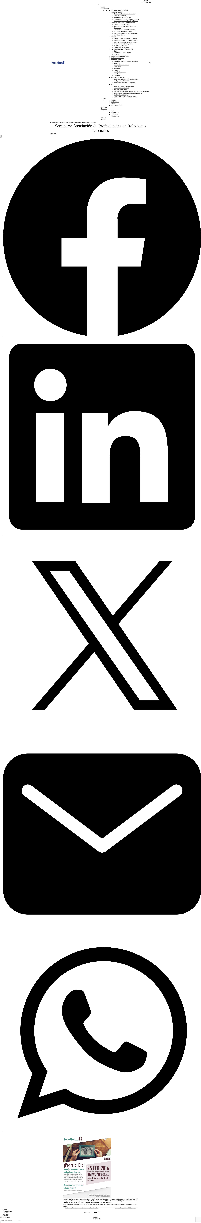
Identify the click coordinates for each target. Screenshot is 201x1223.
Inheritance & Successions (121, 88)
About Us (113, 100)
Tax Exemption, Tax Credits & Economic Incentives (128, 93)
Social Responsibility (116, 105)
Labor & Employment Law (118, 77)
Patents (116, 70)
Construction (117, 28)
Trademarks (117, 75)
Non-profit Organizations (120, 89)
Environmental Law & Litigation (122, 52)
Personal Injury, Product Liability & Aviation (126, 21)
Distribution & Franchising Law (122, 17)
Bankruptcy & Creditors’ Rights (119, 10)
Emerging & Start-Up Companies (123, 44)
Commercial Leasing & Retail (122, 24)
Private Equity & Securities (121, 47)
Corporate (113, 36)
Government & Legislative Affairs (120, 56)
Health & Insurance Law (117, 58)
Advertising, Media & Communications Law (126, 61)
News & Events (115, 112)
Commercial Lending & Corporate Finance (125, 40)
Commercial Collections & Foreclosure (124, 14)
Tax (112, 84)
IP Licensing (117, 66)
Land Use (116, 54)
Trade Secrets (118, 73)
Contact (103, 117)
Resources (104, 109)
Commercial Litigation (117, 12)
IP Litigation (117, 68)
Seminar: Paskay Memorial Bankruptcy (125, 1208)
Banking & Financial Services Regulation (125, 38)
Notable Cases (115, 102)
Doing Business (115, 116)
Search (103, 119)
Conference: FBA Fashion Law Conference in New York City (81, 1208)
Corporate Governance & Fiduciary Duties (125, 42)
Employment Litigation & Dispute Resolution (126, 79)
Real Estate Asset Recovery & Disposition (125, 33)
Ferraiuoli (7, 1217)
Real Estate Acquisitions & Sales (123, 31)
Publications (114, 114)
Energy (116, 51)
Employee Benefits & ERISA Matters (124, 86)
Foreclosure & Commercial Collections (124, 29)
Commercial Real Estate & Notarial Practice (123, 22)
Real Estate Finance (119, 35)
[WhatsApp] (102, 1131)
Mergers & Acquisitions (120, 45)
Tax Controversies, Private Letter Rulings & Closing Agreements (131, 91)
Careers (113, 103)
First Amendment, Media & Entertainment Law (126, 19)
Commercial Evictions (120, 15)
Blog (112, 110)
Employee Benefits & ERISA (122, 80)
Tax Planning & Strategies (121, 95)
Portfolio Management (120, 72)
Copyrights (117, 63)
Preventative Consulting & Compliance (124, 82)
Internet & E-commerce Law (121, 65)
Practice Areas (105, 8)
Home (103, 7)
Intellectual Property (116, 59)
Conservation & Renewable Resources (125, 26)
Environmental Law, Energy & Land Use (122, 49)
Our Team (104, 107)
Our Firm (103, 98)
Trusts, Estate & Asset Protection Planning (125, 96)
